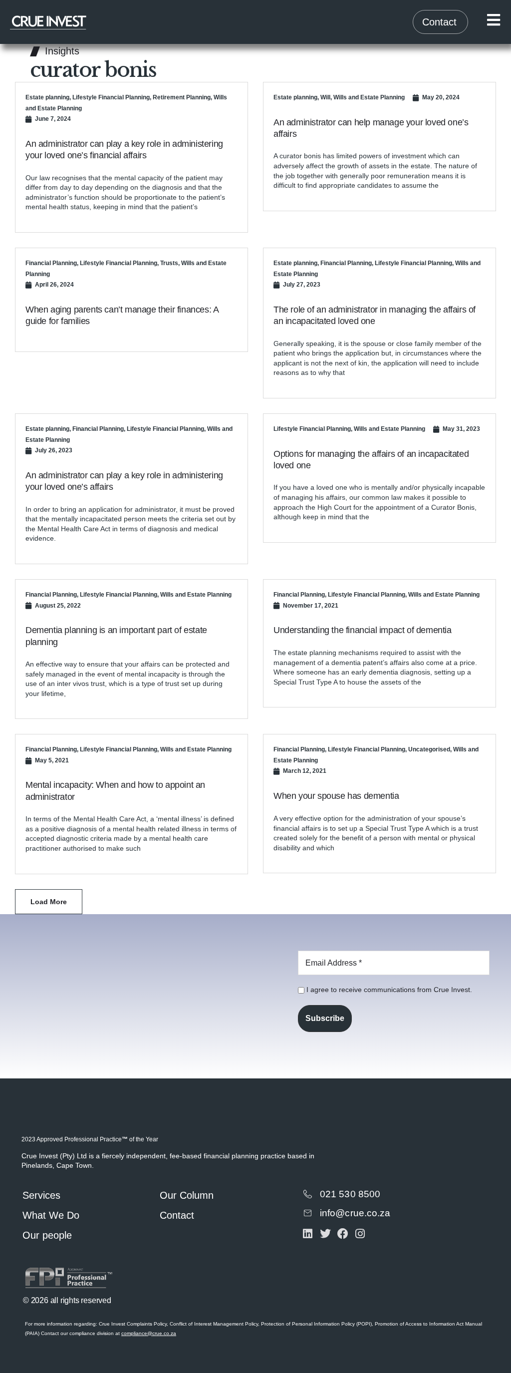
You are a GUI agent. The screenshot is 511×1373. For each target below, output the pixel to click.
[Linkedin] (307, 1234)
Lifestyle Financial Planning (111, 97)
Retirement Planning (182, 97)
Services (41, 1195)
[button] (48, 901)
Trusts (169, 263)
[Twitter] (325, 1234)
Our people (47, 1235)
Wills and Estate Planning (369, 97)
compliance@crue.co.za (148, 1333)
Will (325, 97)
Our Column (187, 1195)
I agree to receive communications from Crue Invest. (388, 990)
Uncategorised (429, 749)
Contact (177, 1215)
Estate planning (47, 97)
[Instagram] (360, 1234)
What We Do (50, 1215)
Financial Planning (51, 263)
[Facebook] (342, 1234)
